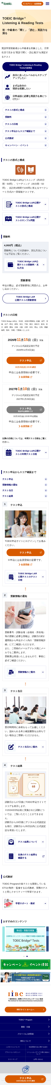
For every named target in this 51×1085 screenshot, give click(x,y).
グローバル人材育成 (26, 1034)
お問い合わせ (38, 1059)
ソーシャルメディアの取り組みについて (38, 1053)
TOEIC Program (25, 1020)
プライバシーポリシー (12, 1052)
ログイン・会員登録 (33, 4)
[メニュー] (47, 3)
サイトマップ (12, 1059)
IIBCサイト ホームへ (25, 1010)
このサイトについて (13, 1047)
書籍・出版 (25, 1027)
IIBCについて (25, 1041)
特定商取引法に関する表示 (38, 1047)
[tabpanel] (25, 939)
